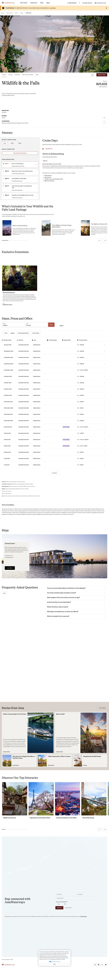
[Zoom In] (104, 117)
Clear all (61, 325)
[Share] (92, 74)
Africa (16, 13)
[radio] (56, 904)
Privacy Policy (83, 916)
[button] (20, 286)
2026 (4, 143)
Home (2, 13)
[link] (48, 3)
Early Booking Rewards (23, 333)
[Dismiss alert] (106, 8)
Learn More (53, 8)
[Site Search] (79, 2)
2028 (19, 143)
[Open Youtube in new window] (105, 964)
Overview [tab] (4, 74)
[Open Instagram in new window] (95, 964)
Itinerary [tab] (10, 74)
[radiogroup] (76, 904)
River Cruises (9, 13)
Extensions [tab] (17, 74)
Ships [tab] (37, 74)
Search (51, 324)
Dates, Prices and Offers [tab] (27, 74)
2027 (12, 143)
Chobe (21, 13)
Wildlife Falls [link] (28, 13)
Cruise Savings (35, 333)
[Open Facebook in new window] (98, 964)
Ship (27, 323)
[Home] (9, 3)
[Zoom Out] (104, 121)
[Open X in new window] (102, 964)
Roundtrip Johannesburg (20, 153)
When (4, 323)
